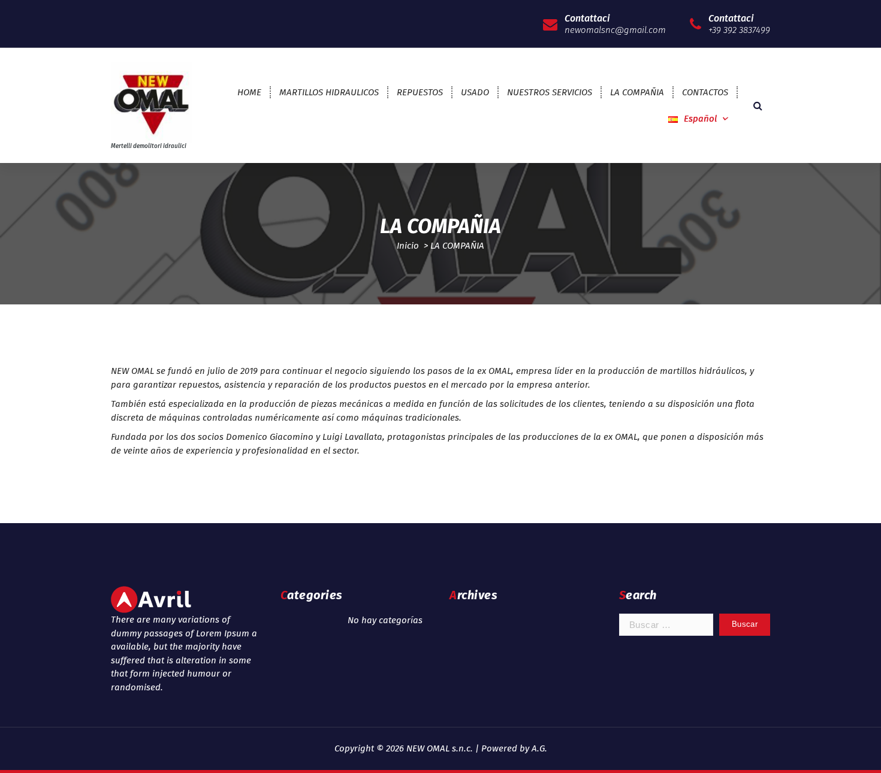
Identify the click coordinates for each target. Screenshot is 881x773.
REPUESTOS (420, 92)
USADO (475, 92)
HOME (249, 92)
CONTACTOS (705, 92)
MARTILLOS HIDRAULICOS (329, 92)
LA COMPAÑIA (637, 92)
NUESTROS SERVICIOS (549, 92)
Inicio (408, 245)
